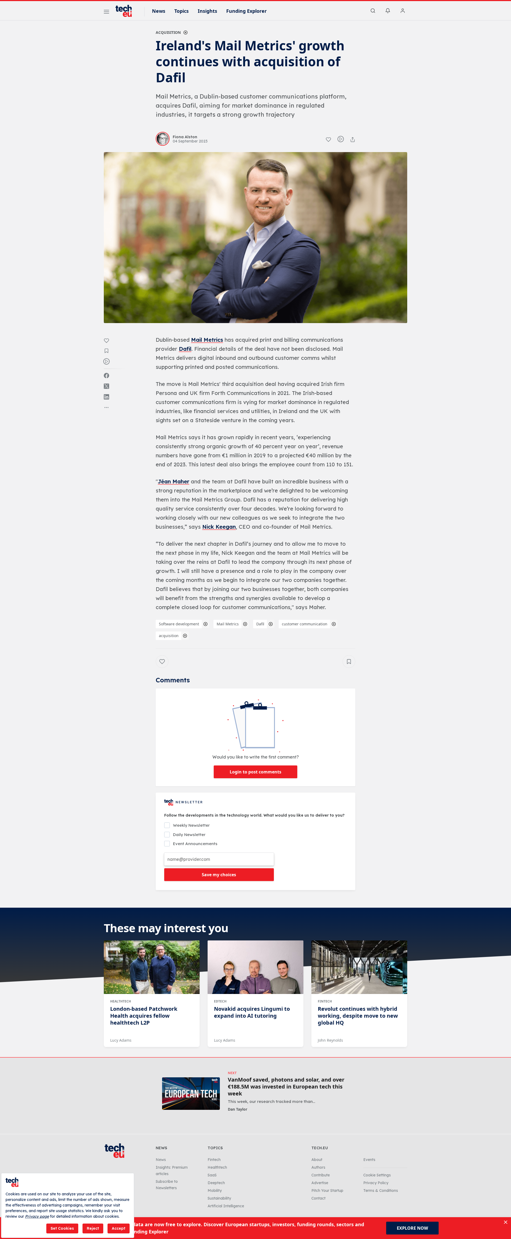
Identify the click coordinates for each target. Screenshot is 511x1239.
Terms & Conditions (380, 1190)
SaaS (212, 1175)
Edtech (220, 1001)
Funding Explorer (246, 11)
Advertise (319, 1182)
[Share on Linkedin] (106, 397)
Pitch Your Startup (327, 1190)
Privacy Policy (375, 1182)
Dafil (185, 348)
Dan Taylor (237, 1109)
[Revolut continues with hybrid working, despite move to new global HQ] (359, 967)
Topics (181, 11)
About (316, 1159)
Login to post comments (255, 772)
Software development (179, 623)
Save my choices (219, 875)
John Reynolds (330, 1040)
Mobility (215, 1190)
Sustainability (219, 1198)
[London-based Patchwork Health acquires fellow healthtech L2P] (152, 967)
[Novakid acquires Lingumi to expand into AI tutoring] (255, 967)
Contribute (320, 1175)
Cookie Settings (377, 1175)
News (158, 11)
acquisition (169, 635)
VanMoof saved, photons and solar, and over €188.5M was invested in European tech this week (286, 1086)
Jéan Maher (173, 481)
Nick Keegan (219, 526)
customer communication (304, 623)
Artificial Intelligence (226, 1206)
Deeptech (216, 1182)
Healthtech (120, 1001)
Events (369, 1159)
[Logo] (126, 11)
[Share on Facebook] (106, 375)
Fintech (325, 1001)
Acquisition (168, 32)
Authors (318, 1167)
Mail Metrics (207, 339)
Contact (318, 1198)
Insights (207, 11)
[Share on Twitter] (106, 386)
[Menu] (106, 12)
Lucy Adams (120, 1040)
